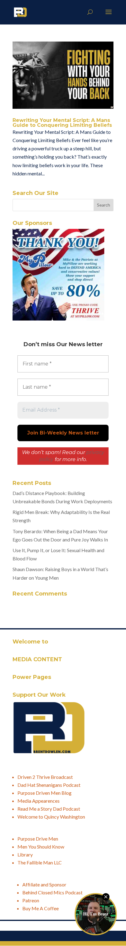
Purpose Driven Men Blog (44, 793)
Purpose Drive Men (37, 839)
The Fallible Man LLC (39, 862)
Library (25, 854)
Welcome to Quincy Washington (51, 817)
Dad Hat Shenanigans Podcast (48, 785)
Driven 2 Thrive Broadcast (45, 777)
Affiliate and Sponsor (44, 884)
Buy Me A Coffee (40, 908)
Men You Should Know (40, 846)
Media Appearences (38, 801)
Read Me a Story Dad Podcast (48, 809)
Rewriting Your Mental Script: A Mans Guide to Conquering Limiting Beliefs (62, 122)
